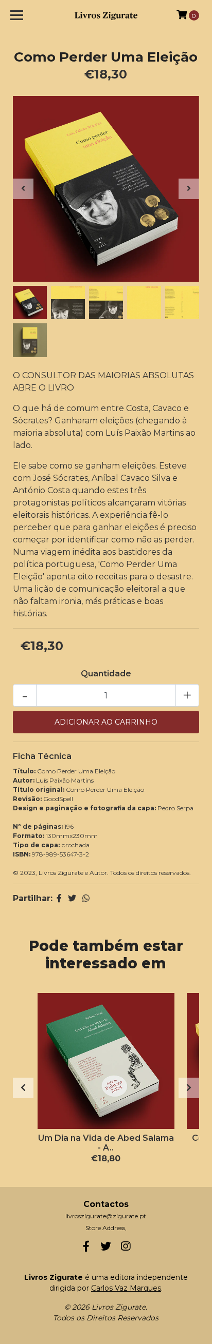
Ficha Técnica (42, 756)
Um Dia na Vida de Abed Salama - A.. (106, 1143)
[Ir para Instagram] (125, 1248)
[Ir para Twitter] (106, 1248)
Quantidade (106, 673)
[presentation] (23, 189)
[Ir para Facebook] (86, 1248)
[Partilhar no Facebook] (59, 898)
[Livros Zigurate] (106, 15)
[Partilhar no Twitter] (72, 898)
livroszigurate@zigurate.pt (105, 1216)
